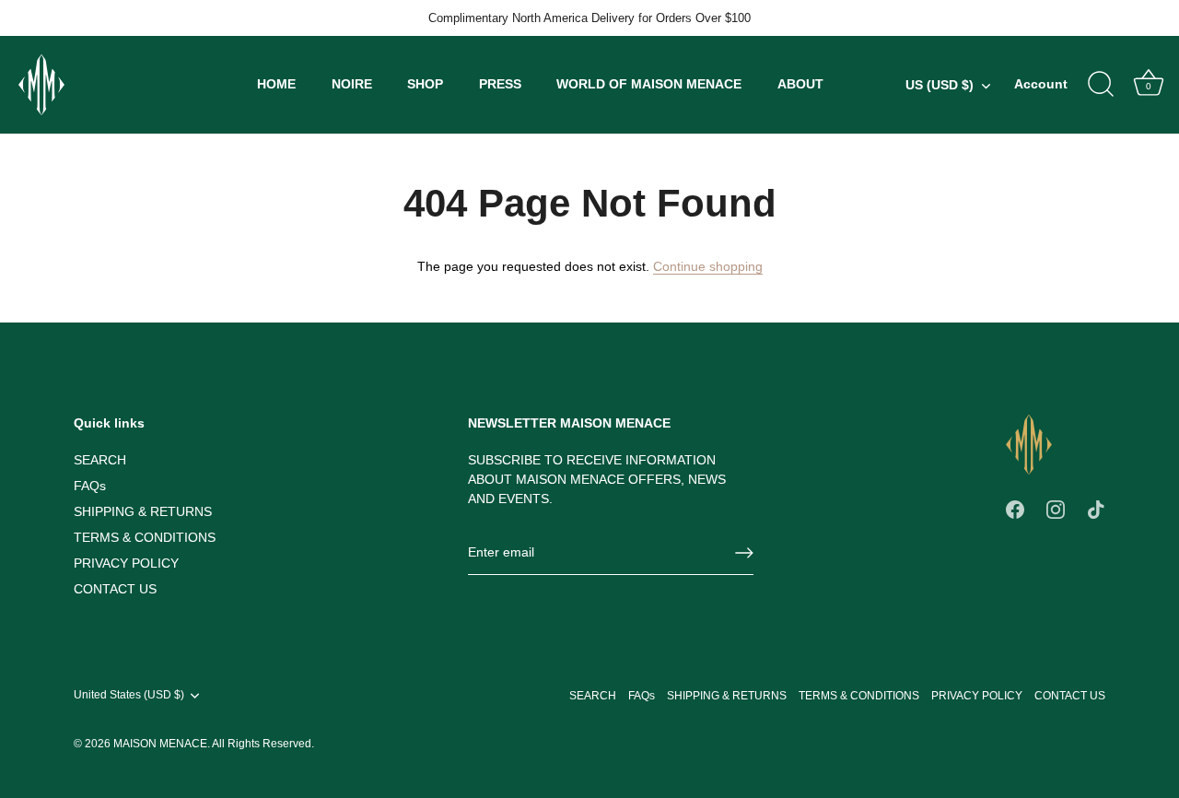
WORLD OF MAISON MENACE (648, 83)
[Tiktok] (1096, 507)
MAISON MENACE (160, 743)
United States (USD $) (129, 694)
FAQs (90, 485)
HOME (276, 83)
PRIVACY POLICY (126, 563)
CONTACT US (115, 588)
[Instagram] (1055, 507)
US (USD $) (939, 84)
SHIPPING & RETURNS (143, 511)
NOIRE (352, 83)
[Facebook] (1015, 507)
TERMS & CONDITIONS (145, 537)
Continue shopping (708, 266)
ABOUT (800, 83)
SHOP (425, 83)
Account (1041, 83)
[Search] (1100, 85)
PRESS (500, 83)
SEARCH (100, 459)
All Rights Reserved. (263, 743)
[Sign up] (744, 553)
